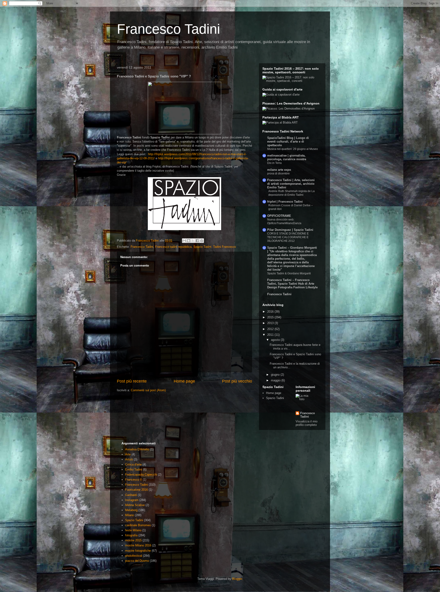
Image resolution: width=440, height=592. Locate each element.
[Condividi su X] (193, 240)
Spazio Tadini (202, 246)
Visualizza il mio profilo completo (306, 423)
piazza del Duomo (137, 560)
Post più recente (132, 381)
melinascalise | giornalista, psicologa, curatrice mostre (286, 157)
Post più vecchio (237, 381)
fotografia (131, 535)
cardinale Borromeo (138, 525)
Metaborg (131, 510)
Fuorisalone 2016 (136, 489)
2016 (271, 311)
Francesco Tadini (168, 29)
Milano (129, 515)
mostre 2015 (133, 540)
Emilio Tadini (133, 469)
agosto (276, 339)
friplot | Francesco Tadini (285, 201)
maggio (276, 380)
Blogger (237, 579)
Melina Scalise (135, 505)
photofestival (133, 555)
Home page (184, 381)
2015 (271, 317)
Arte (128, 454)
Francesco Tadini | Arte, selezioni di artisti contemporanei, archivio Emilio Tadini (291, 183)
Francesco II (133, 479)
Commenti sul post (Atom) (148, 390)
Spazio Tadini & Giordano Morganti (289, 273)
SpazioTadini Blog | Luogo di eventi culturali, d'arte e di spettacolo (288, 141)
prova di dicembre (278, 173)
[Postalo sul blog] (188, 240)
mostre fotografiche (138, 550)
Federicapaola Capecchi (141, 474)
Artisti (129, 459)
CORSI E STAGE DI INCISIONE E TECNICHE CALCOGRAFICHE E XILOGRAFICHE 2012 (288, 237)
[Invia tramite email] (184, 240)
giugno (275, 374)
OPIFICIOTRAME (279, 216)
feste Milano (133, 530)
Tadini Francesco (224, 246)
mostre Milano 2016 (138, 545)
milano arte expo (279, 169)
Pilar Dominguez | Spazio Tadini (290, 229)
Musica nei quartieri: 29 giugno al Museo (292, 149)
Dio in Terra (274, 163)
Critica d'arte (133, 464)
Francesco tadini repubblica (173, 246)
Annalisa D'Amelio (137, 449)
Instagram (131, 500)
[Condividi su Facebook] (197, 240)
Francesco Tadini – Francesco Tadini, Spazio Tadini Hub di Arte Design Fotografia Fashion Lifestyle (292, 283)
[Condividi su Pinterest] (201, 240)
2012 (271, 329)
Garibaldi (131, 495)
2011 (271, 334)
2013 (271, 323)
